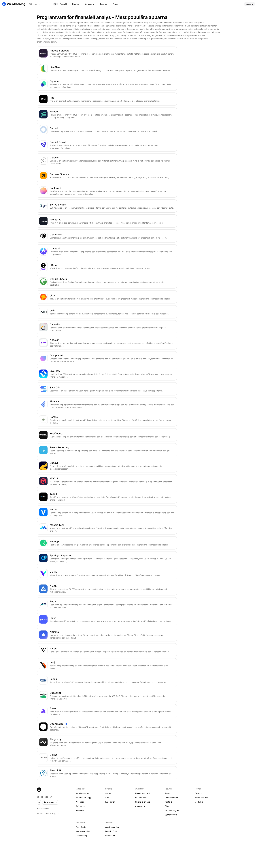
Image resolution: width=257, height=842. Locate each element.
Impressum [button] (110, 835)
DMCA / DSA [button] (111, 831)
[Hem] (13, 4)
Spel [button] (107, 797)
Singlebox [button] (80, 810)
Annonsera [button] (140, 806)
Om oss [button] (198, 793)
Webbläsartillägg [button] (83, 797)
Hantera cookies (43, 809)
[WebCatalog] (39, 789)
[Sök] (55, 4)
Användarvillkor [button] (112, 827)
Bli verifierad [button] (141, 797)
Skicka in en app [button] (142, 802)
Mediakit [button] (199, 802)
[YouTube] (47, 797)
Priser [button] (167, 793)
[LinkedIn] (42, 797)
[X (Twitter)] (38, 797)
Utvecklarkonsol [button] (142, 793)
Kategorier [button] (110, 802)
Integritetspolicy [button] (83, 831)
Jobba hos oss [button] (201, 797)
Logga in (249, 4)
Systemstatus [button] (171, 815)
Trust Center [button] (81, 827)
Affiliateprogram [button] (172, 810)
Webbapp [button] (80, 802)
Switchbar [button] (80, 806)
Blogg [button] (167, 806)
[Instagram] (51, 797)
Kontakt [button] (168, 802)
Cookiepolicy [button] (81, 835)
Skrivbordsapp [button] (82, 793)
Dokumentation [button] (171, 797)
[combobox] (50, 802)
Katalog (75, 4)
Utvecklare (89, 4)
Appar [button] (108, 793)
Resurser (103, 4)
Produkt (63, 4)
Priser (115, 4)
